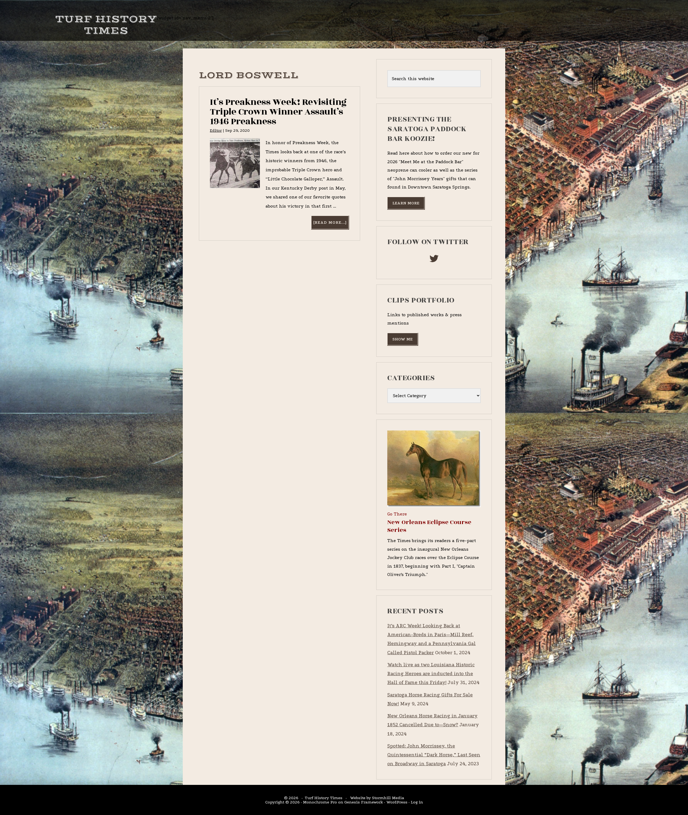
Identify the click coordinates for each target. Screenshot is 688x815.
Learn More (405, 203)
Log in (417, 802)
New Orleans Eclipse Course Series (429, 526)
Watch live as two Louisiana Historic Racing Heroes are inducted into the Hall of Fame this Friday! (431, 674)
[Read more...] (330, 224)
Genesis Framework (363, 802)
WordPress (396, 802)
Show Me (402, 339)
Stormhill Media (388, 797)
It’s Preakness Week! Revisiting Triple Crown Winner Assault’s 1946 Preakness (278, 111)
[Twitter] (434, 260)
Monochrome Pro (320, 802)
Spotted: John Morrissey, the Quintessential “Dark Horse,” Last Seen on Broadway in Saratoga (433, 755)
